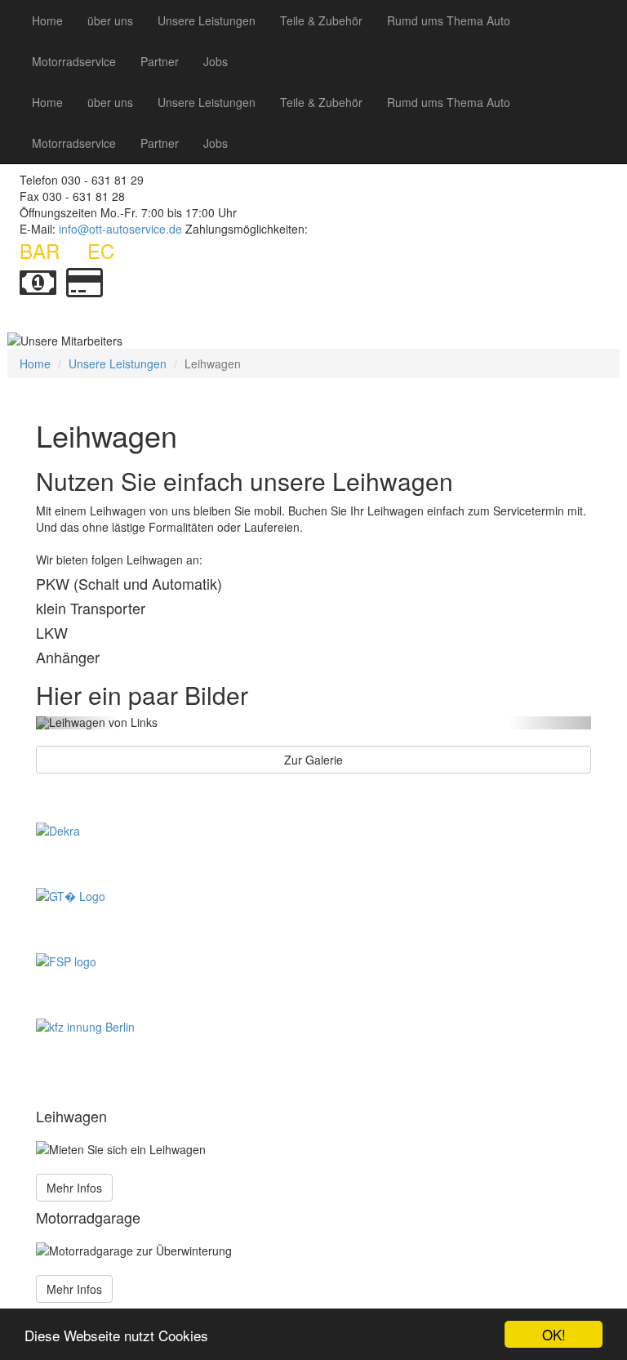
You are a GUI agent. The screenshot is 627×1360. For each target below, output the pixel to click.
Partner (159, 61)
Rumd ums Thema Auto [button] (448, 20)
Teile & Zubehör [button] (321, 20)
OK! (554, 1334)
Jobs (215, 61)
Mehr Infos (74, 1187)
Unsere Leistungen (118, 363)
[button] (77, 722)
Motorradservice (74, 61)
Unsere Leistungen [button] (207, 20)
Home (47, 20)
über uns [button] (110, 20)
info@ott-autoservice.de (120, 229)
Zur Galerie (313, 759)
